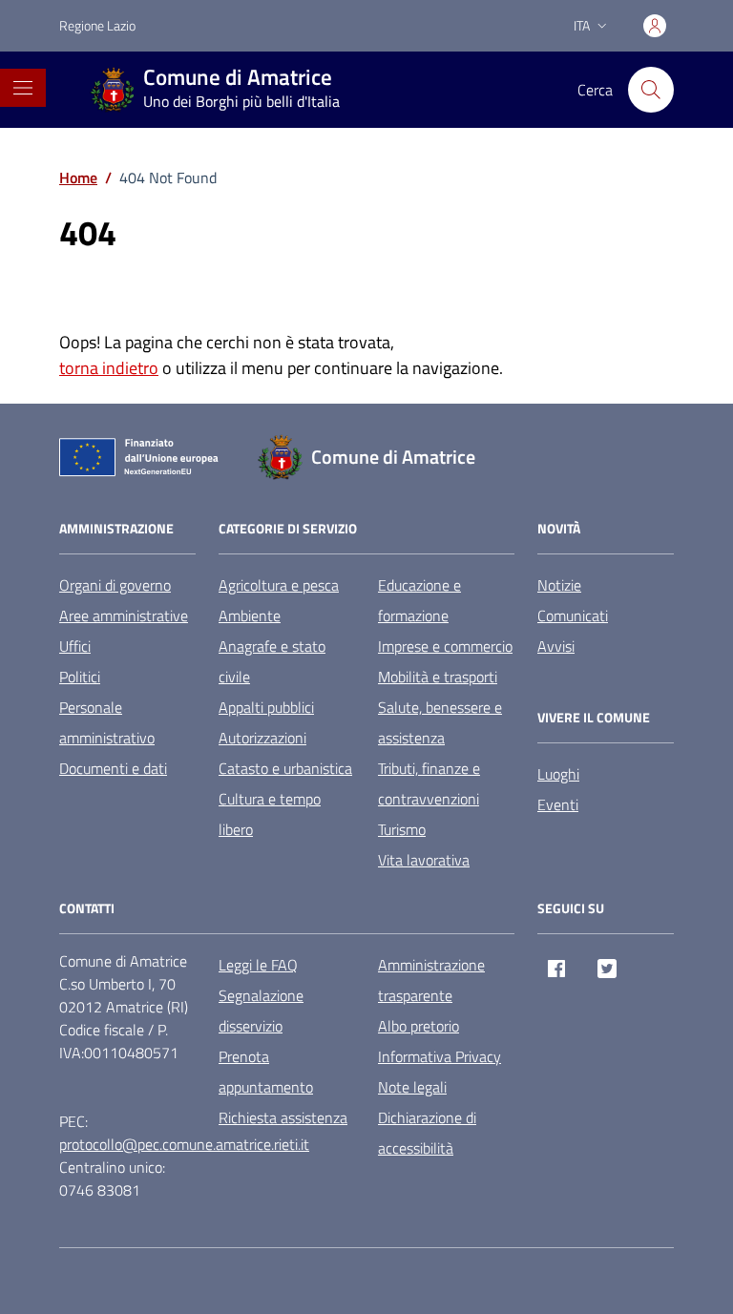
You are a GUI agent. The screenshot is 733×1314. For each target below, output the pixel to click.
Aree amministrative (123, 615)
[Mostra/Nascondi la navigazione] (22, 87)
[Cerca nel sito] (651, 90)
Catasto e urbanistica (285, 768)
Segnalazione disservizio (261, 1010)
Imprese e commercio (445, 646)
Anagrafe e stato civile (272, 661)
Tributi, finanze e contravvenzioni (429, 783)
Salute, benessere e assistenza (440, 722)
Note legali (412, 1086)
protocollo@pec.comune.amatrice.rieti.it (184, 1144)
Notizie (559, 585)
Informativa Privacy (439, 1056)
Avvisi (556, 646)
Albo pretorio (418, 1025)
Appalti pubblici (266, 707)
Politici (79, 676)
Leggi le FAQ (258, 964)
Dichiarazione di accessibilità (427, 1132)
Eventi (557, 804)
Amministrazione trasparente (431, 980)
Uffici (75, 646)
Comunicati (572, 615)
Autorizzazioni (262, 737)
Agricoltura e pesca (279, 585)
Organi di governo (115, 585)
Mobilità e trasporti (437, 676)
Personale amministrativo (107, 722)
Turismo (402, 829)
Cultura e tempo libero (270, 814)
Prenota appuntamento (266, 1071)
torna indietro (108, 368)
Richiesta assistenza (283, 1117)
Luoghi (558, 773)
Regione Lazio (97, 25)
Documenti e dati (113, 768)
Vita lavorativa (424, 859)
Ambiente (250, 615)
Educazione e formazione (419, 600)
